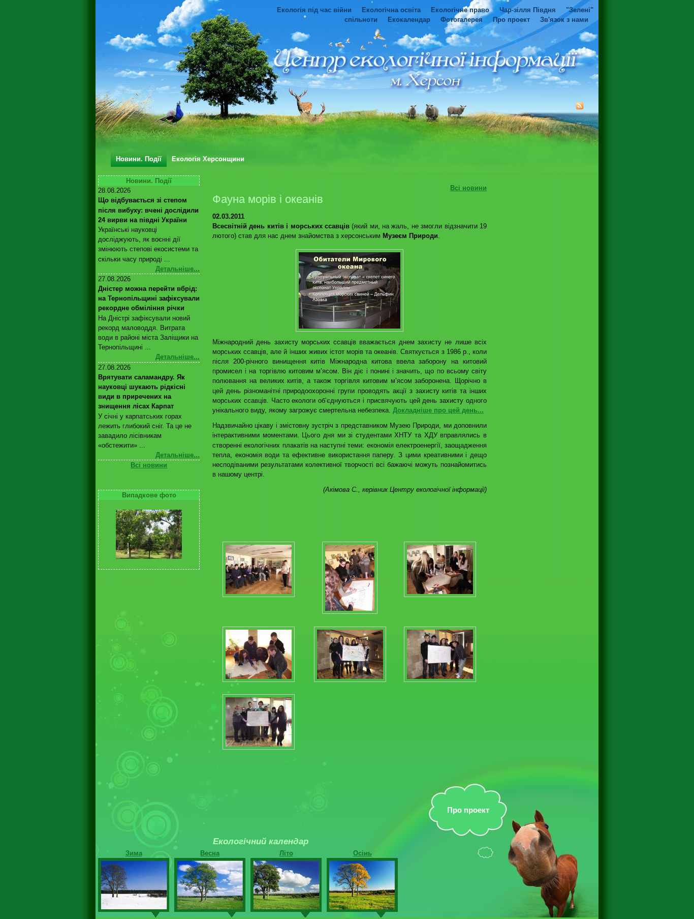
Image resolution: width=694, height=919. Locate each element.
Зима (133, 853)
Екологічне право (460, 10)
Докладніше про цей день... (438, 410)
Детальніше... (177, 269)
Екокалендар (409, 19)
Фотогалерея (461, 19)
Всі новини (149, 465)
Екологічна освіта (391, 10)
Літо (286, 853)
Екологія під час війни (314, 10)
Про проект (511, 19)
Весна (209, 853)
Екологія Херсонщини (208, 159)
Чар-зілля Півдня (527, 10)
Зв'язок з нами (564, 19)
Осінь (362, 853)
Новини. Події (139, 159)
